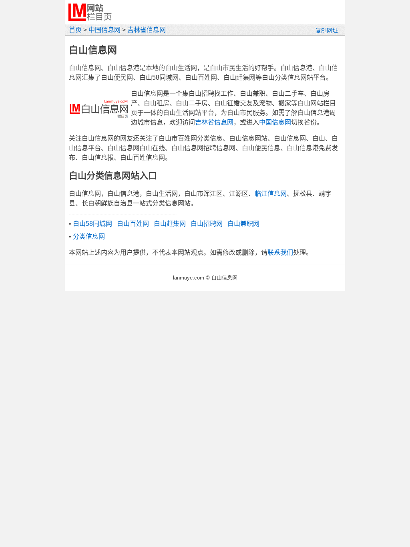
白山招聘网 (207, 223)
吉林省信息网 (146, 29)
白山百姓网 (133, 223)
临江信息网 (271, 193)
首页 (75, 29)
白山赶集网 (170, 223)
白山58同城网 (92, 223)
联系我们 (280, 252)
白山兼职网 (243, 223)
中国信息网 (104, 29)
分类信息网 (89, 236)
